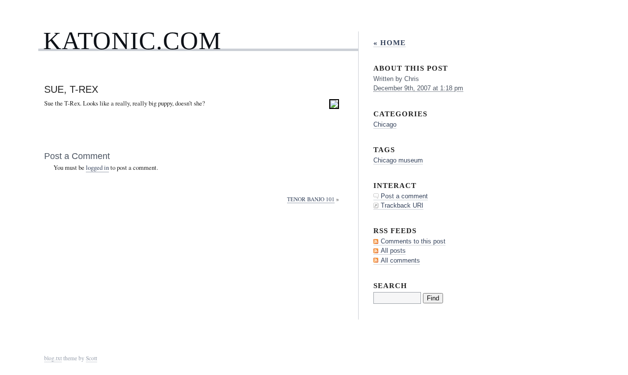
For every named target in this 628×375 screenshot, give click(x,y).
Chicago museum (398, 160)
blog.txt (53, 358)
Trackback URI (402, 205)
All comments (400, 260)
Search (390, 285)
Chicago (384, 124)
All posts (393, 250)
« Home (389, 42)
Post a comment (404, 196)
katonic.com (132, 40)
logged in (97, 167)
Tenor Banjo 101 (311, 199)
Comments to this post (413, 241)
